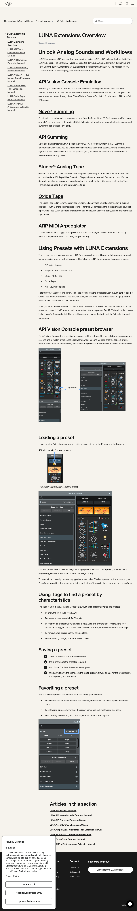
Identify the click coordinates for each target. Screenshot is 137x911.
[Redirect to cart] (127, 4)
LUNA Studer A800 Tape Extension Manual (16, 89)
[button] (17, 35)
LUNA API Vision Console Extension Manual (16, 52)
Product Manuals (43, 21)
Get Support (75, 872)
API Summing (53, 136)
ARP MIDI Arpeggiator (62, 225)
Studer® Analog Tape (61, 166)
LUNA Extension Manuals (65, 21)
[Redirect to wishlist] (114, 4)
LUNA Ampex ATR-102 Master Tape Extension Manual (18, 78)
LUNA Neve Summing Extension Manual (17, 69)
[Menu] (132, 4)
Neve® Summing (56, 111)
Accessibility (56, 889)
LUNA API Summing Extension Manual (17, 61)
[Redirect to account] (121, 4)
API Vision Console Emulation (70, 81)
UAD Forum (74, 876)
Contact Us (74, 867)
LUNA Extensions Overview (15, 43)
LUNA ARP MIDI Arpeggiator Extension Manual (18, 107)
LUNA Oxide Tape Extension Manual (16, 98)
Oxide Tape (51, 196)
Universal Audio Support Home (18, 21)
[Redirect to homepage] (9, 3)
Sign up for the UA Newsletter (110, 869)
